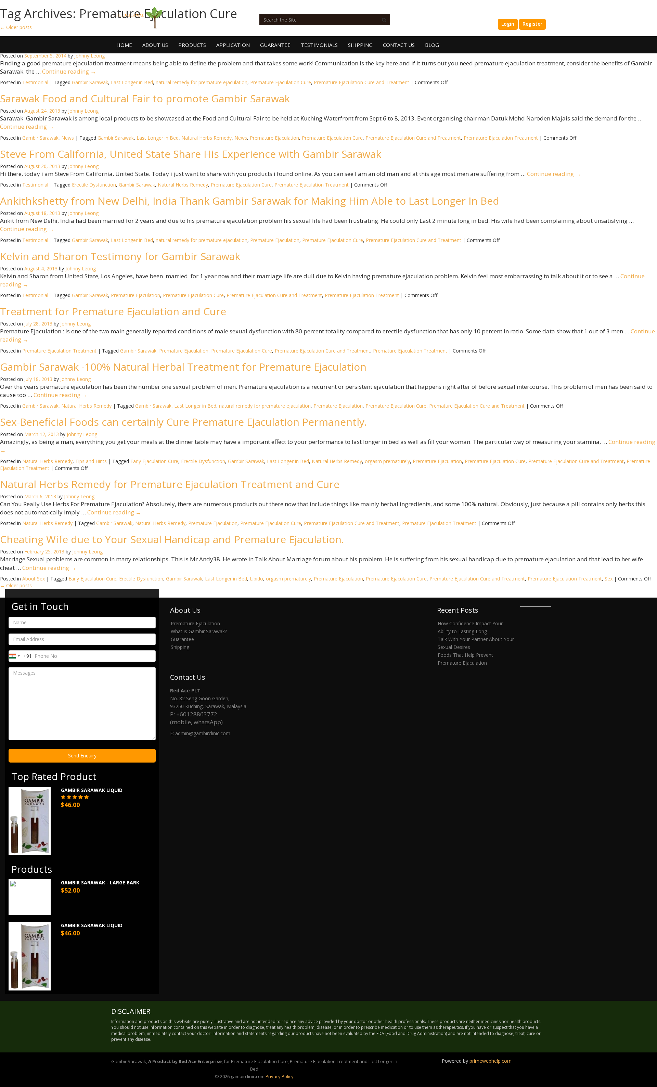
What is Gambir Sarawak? (199, 631)
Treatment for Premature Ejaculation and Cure (113, 311)
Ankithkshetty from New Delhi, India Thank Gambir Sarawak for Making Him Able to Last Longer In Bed (249, 201)
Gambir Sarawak (90, 82)
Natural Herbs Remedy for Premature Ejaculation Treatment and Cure (169, 484)
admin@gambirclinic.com (202, 733)
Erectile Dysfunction (94, 184)
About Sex (33, 578)
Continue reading (69, 71)
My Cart (482, 24)
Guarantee (275, 44)
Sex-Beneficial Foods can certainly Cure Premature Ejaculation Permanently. (183, 422)
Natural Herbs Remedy (206, 138)
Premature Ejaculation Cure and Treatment (361, 82)
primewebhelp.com (490, 1061)
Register (532, 24)
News (67, 138)
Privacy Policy (280, 1076)
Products (192, 44)
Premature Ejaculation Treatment (501, 138)
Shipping (360, 44)
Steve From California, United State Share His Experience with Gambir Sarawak (190, 154)
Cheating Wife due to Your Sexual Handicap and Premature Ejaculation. (172, 539)
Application (233, 44)
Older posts (16, 585)
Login (507, 24)
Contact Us (399, 44)
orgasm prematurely (387, 461)
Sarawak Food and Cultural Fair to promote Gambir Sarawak (145, 98)
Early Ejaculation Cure (154, 461)
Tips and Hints (91, 461)
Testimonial (35, 82)
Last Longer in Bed (132, 82)
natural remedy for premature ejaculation (201, 82)
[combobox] (20, 656)
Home (124, 44)
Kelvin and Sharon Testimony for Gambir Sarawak (120, 256)
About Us (155, 44)
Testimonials (319, 44)
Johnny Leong (89, 55)
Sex (609, 578)
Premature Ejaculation (274, 138)
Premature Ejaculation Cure (280, 82)
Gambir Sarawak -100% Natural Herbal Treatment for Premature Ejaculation (183, 367)
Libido (256, 578)
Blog (432, 44)
